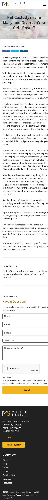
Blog (5, 463)
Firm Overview (9, 475)
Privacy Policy (29, 495)
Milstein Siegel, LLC (17, 492)
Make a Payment (13, 444)
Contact (6, 471)
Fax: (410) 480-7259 (10, 431)
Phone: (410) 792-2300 (11, 427)
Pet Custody (13, 296)
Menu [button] (41, 4)
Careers (6, 467)
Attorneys (7, 460)
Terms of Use (8, 498)
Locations (7, 479)
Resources (7, 482)
